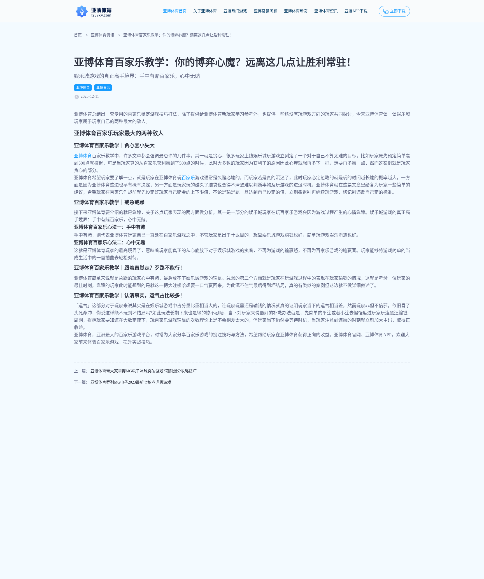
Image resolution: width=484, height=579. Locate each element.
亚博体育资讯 (326, 11)
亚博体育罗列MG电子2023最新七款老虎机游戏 (130, 382)
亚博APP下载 (356, 11)
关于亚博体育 (205, 11)
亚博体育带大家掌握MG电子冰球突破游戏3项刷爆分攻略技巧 (143, 371)
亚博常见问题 (265, 11)
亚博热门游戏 (235, 11)
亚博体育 (83, 88)
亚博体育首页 (175, 11)
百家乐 (188, 177)
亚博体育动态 (296, 11)
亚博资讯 (103, 88)
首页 (78, 35)
